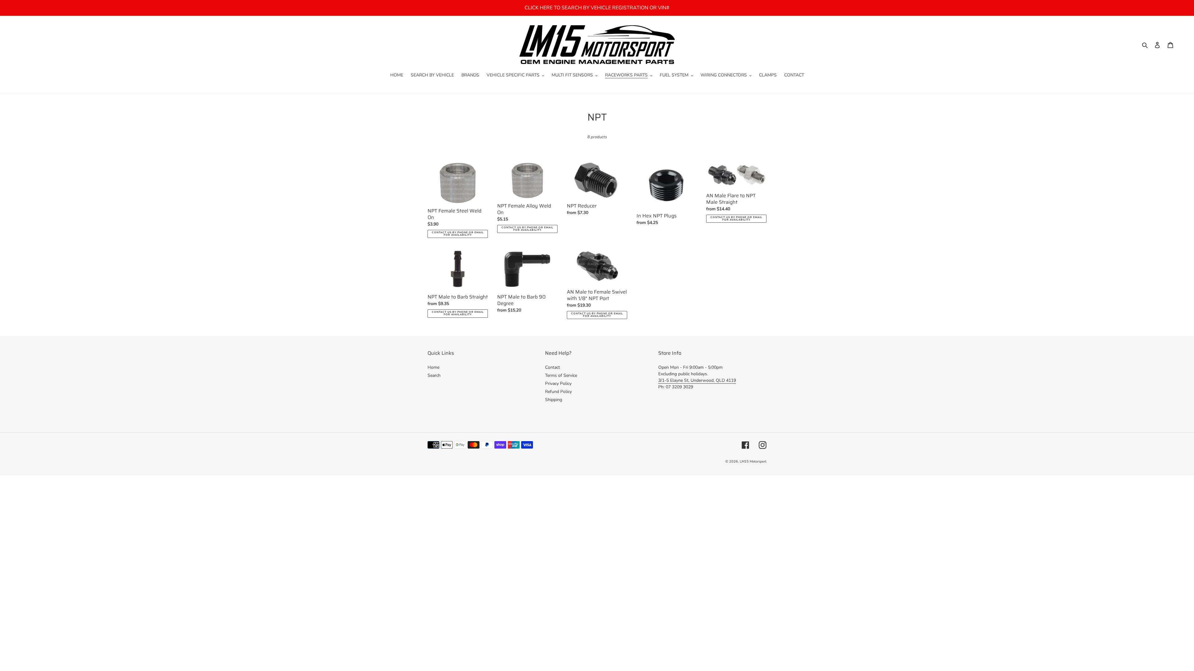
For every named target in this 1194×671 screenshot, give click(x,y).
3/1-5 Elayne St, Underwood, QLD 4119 (697, 380)
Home (433, 367)
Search (434, 375)
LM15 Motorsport (753, 461)
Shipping (553, 400)
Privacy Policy (558, 383)
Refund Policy (558, 392)
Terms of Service (561, 375)
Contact (552, 367)
